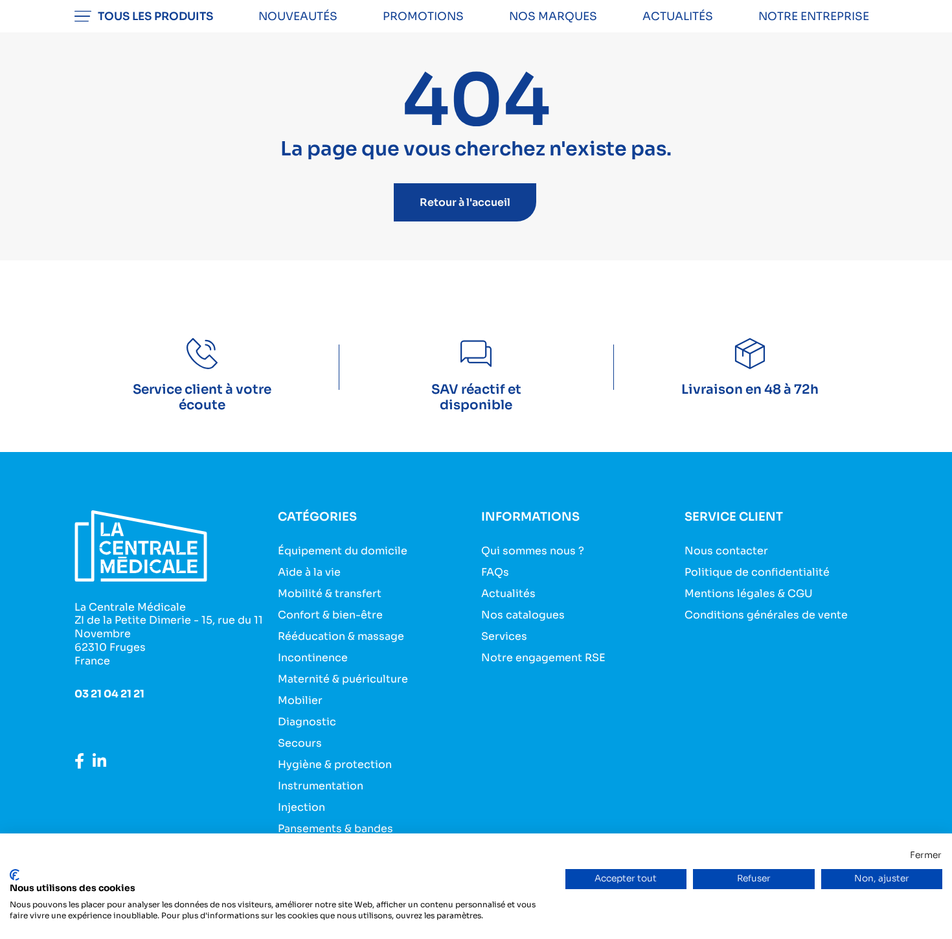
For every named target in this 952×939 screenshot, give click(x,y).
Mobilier (300, 700)
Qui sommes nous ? (532, 551)
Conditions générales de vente (766, 615)
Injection (301, 807)
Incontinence (313, 657)
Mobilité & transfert (329, 593)
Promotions (423, 16)
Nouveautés (297, 16)
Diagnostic (307, 722)
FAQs (495, 572)
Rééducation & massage (341, 636)
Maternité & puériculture (343, 679)
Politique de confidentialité (757, 572)
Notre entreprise (813, 16)
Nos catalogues (523, 615)
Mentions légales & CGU (749, 593)
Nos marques (553, 16)
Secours (300, 743)
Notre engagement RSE (543, 657)
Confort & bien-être (330, 615)
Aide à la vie (309, 572)
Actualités (677, 16)
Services (504, 636)
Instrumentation (320, 786)
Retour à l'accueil (465, 202)
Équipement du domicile (342, 551)
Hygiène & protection (335, 764)
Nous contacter (726, 551)
